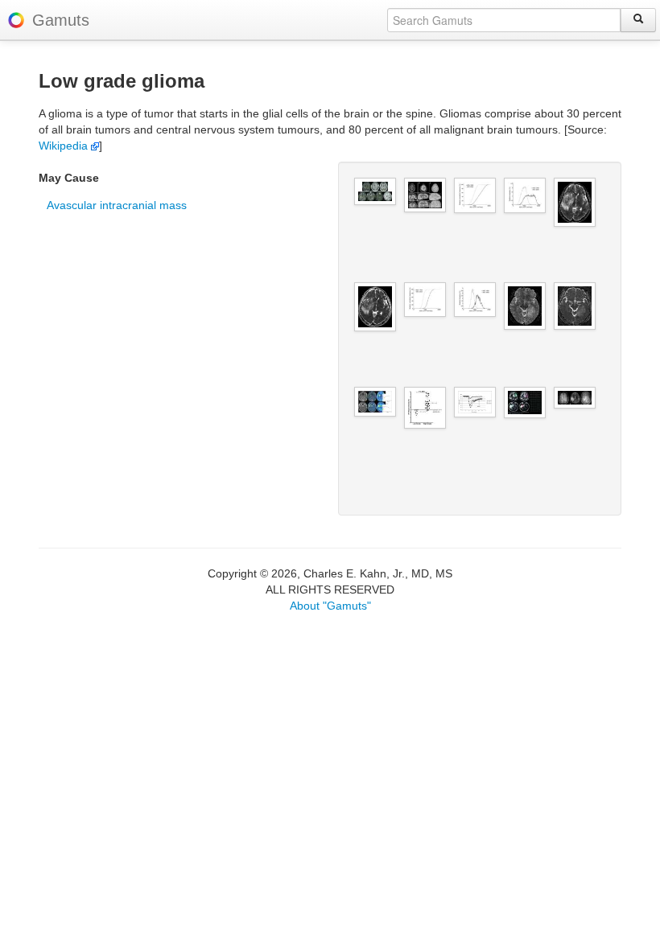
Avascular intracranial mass (117, 205)
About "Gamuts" (330, 605)
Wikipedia (65, 145)
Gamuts (60, 20)
